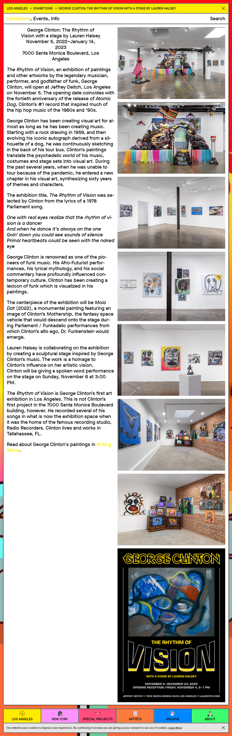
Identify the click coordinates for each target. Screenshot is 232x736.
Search (217, 18)
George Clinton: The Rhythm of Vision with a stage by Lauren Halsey (117, 8)
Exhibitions (18, 18)
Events (40, 18)
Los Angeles (17, 8)
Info (55, 18)
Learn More (175, 728)
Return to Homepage (223, 8)
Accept (223, 727)
